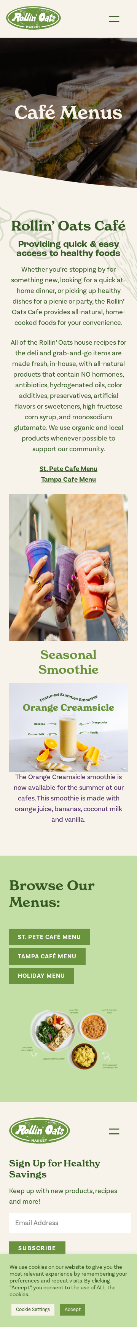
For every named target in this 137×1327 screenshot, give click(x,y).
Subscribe (37, 1248)
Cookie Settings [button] (33, 1309)
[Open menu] (114, 19)
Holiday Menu (41, 976)
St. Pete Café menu (49, 937)
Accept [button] (73, 1309)
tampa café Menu (47, 956)
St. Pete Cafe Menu (68, 469)
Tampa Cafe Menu (68, 479)
